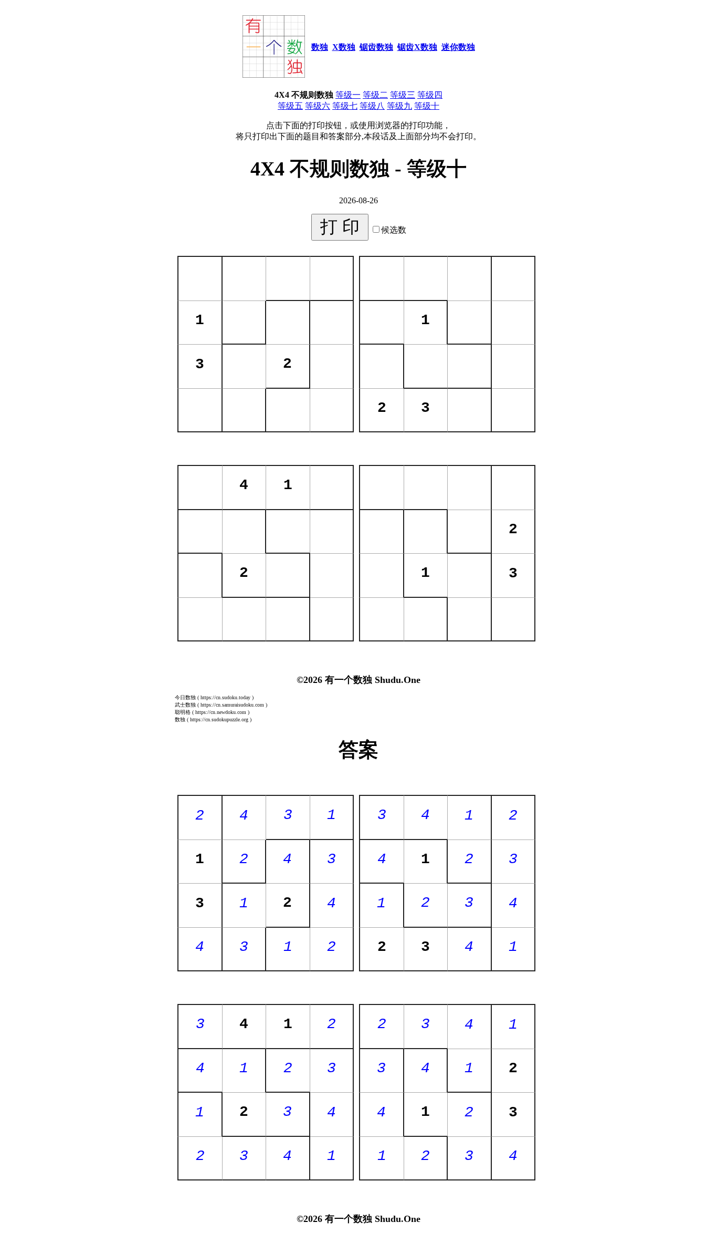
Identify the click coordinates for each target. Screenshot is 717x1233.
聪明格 (183, 712)
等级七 (344, 105)
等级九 (399, 105)
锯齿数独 (376, 47)
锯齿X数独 (417, 47)
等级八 (372, 105)
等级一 (348, 94)
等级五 (290, 105)
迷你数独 (458, 47)
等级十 (426, 105)
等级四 (429, 94)
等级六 (317, 105)
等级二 (375, 94)
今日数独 (185, 697)
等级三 (402, 94)
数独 (319, 47)
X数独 (343, 47)
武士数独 (185, 705)
